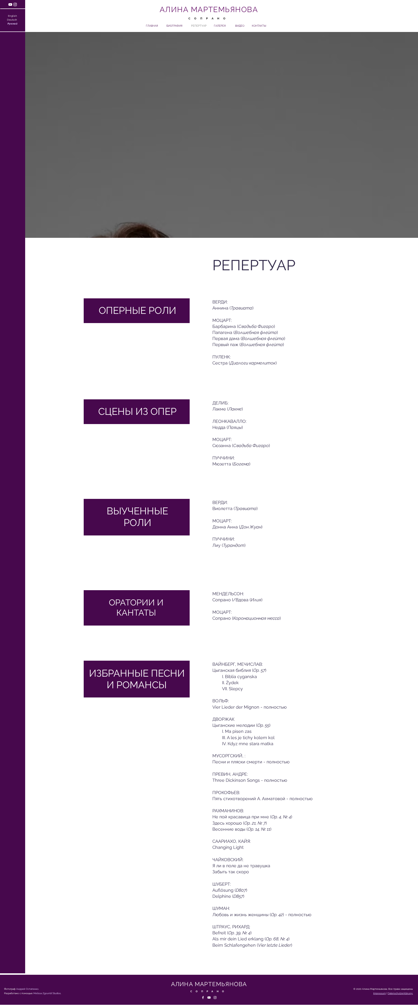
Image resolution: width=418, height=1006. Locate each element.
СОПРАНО (208, 18)
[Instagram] (15, 4)
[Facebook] (203, 997)
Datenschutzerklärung (400, 993)
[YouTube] (10, 4)
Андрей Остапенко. (27, 989)
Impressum (379, 993)
